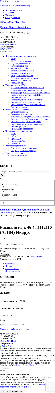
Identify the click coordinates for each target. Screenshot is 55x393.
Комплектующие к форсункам (24, 78)
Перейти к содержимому (11, 1)
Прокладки (16, 138)
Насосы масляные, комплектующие (27, 102)
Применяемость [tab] (12, 271)
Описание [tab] (10, 264)
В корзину (5, 254)
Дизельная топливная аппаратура (20, 56)
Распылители (17, 83)
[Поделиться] (6, 368)
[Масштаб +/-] (1, 368)
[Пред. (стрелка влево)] (1, 370)
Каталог (16, 209)
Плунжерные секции (20, 63)
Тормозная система (14, 153)
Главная (5, 209)
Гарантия (9, 13)
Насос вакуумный (19, 155)
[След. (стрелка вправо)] (4, 370)
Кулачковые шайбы (19, 68)
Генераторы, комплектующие (24, 148)
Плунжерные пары (19, 66)
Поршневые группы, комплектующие (28, 104)
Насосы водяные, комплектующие (26, 100)
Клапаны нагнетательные (22, 71)
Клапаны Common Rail (21, 80)
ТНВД (13, 58)
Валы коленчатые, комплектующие (27, 90)
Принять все (17, 392)
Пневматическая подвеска (17, 109)
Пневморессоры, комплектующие (26, 121)
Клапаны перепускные (21, 73)
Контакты (9, 15)
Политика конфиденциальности (14, 329)
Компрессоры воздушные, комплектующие (30, 117)
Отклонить (5, 392)
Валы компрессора (19, 112)
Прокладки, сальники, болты (18, 131)
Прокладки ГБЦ (18, 141)
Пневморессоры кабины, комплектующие (30, 119)
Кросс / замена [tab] (12, 268)
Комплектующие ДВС (15, 85)
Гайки (13, 136)
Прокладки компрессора (22, 129)
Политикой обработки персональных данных (23, 385)
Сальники (15, 143)
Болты (13, 133)
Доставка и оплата (13, 10)
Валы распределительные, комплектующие (30, 92)
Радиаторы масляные (20, 107)
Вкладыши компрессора (22, 114)
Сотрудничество (12, 17)
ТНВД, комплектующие (21, 61)
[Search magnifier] (2, 175)
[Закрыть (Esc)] (9, 368)
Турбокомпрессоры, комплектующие (27, 87)
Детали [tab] (8, 266)
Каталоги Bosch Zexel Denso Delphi (16, 6)
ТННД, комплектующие (22, 75)
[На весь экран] (4, 368)
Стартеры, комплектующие (23, 150)
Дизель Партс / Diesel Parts (15, 27)
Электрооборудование (15, 146)
